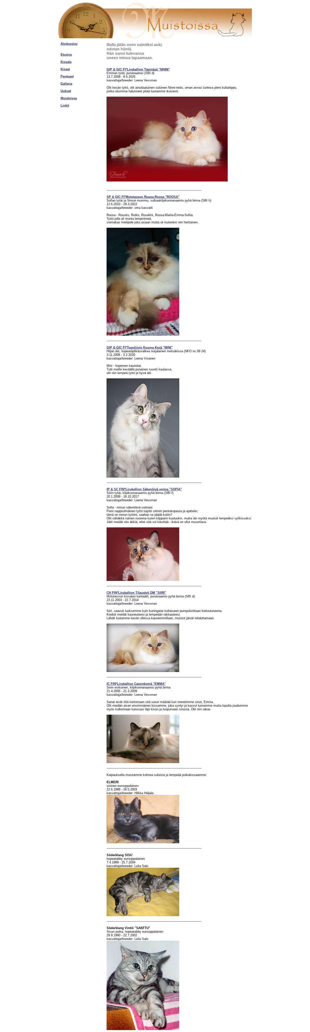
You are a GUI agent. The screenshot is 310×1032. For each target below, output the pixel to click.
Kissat (65, 69)
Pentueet (67, 76)
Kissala (66, 62)
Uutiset (66, 91)
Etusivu (66, 54)
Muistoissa (69, 98)
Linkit (65, 105)
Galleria (66, 84)
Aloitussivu (69, 44)
